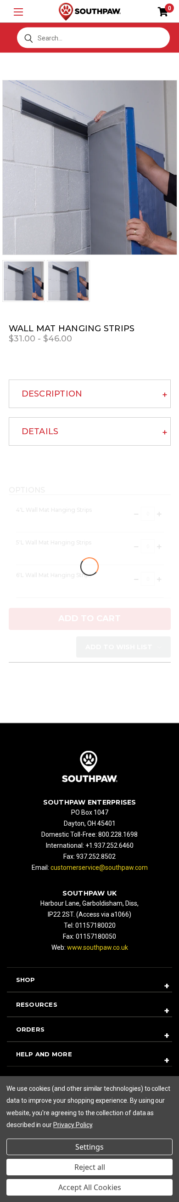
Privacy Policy (72, 1124)
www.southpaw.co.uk (97, 947)
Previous (18, 1180)
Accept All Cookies (89, 1187)
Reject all (89, 1167)
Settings (89, 1147)
